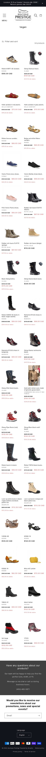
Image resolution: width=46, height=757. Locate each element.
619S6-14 (27, 536)
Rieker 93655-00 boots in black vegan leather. (10, 315)
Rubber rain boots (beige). (33, 243)
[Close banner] (42, 3)
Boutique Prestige (13, 748)
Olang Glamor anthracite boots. (32, 351)
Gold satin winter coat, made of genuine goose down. (34, 389)
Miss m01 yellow (30, 568)
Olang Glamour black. (31, 69)
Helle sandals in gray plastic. (34, 105)
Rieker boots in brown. (9, 465)
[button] (4, 15)
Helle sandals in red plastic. (11, 105)
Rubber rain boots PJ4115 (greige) (10, 244)
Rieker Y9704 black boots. (33, 465)
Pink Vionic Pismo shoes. (10, 208)
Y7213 (26, 638)
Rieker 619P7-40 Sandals (10, 69)
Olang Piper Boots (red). (10, 427)
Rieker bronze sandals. (9, 138)
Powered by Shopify (26, 748)
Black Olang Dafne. (8, 279)
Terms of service (29, 751)
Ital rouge (5, 638)
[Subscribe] (39, 715)
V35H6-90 (5, 536)
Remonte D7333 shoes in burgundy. (10, 351)
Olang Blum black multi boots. (32, 428)
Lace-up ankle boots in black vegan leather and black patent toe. (12, 500)
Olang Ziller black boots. (10, 388)
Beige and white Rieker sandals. (32, 139)
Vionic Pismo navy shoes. (10, 174)
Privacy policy (17, 751)
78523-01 (5, 602)
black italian (28, 602)
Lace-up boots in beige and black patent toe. (33, 500)
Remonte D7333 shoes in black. (32, 315)
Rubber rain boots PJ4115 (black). (33, 208)
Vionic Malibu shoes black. (33, 174)
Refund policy (39, 748)
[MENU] (4, 15)
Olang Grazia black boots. (33, 279)
